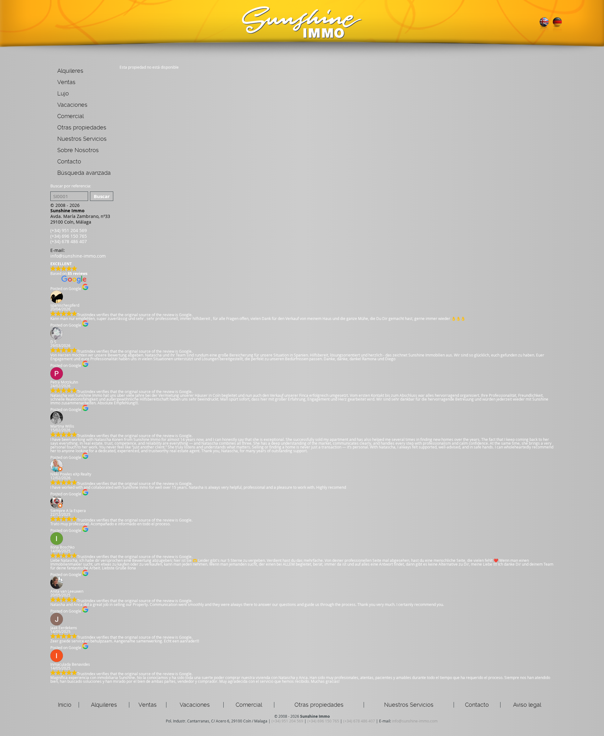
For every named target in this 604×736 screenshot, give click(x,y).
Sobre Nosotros (78, 150)
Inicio (64, 705)
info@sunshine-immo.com (78, 256)
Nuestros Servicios (82, 138)
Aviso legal (527, 705)
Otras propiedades (81, 127)
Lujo (63, 93)
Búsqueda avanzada (84, 172)
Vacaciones (72, 104)
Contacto (69, 161)
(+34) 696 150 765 (68, 236)
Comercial (70, 116)
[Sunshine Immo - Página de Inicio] (302, 36)
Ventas (66, 82)
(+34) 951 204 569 (68, 230)
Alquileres (70, 70)
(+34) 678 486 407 (68, 241)
